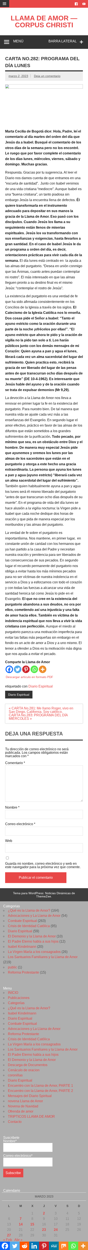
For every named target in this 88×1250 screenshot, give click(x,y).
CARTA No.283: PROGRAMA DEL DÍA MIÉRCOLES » (38, 716)
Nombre (12, 807)
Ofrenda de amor (20, 1111)
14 (21, 1224)
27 (9, 1235)
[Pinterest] (26, 669)
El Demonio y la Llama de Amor (32, 936)
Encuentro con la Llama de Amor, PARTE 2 (40, 1091)
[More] (42, 669)
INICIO (13, 992)
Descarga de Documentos (27, 1065)
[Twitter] (17, 669)
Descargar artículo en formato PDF (29, 677)
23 (44, 1230)
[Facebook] (9, 669)
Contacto (15, 1122)
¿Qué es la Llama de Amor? (29, 910)
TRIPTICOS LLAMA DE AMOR (31, 1116)
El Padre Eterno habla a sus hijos (33, 941)
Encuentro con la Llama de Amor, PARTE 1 (40, 1085)
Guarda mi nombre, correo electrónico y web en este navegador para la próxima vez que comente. (43, 865)
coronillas (15, 1075)
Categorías (16, 1003)
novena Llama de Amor (25, 1101)
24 (56, 1230)
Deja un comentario (47, 76)
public (12, 967)
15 (32, 1224)
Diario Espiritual (40, 686)
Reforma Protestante (23, 972)
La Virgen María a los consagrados (34, 952)
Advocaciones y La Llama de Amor (34, 915)
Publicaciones (18, 998)
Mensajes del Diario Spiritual (30, 1096)
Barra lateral (62, 41)
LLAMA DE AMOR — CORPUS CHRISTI (44, 21)
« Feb (7, 1240)
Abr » (18, 1240)
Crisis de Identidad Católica (29, 926)
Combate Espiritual (22, 921)
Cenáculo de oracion (24, 1070)
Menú (18, 41)
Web (8, 841)
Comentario (15, 763)
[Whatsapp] (34, 669)
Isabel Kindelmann (22, 946)
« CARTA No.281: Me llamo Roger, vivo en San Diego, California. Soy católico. (41, 710)
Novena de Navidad (23, 1106)
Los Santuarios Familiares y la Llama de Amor (43, 957)
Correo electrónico (20, 824)
